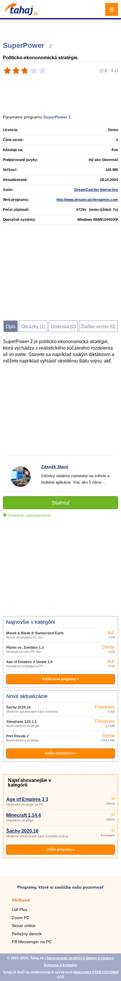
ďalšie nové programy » (60, 679)
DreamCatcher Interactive (96, 190)
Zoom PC (20, 917)
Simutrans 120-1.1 (21, 722)
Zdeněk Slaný (54, 466)
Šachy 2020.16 (18, 707)
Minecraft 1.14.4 (23, 815)
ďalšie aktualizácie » (60, 753)
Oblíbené (21, 900)
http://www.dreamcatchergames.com (87, 200)
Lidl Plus (19, 909)
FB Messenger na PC (32, 941)
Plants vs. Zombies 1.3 (25, 647)
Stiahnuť (61, 502)
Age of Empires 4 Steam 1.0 (29, 662)
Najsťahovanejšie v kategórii (29, 782)
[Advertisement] (61, 28)
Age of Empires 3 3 (27, 799)
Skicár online (24, 925)
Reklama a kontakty (60, 965)
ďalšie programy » (61, 849)
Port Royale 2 (17, 736)
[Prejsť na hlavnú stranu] (20, 13)
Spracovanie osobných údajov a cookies (80, 958)
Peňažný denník (27, 933)
